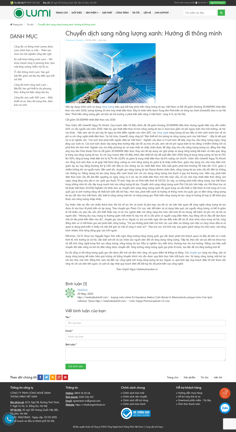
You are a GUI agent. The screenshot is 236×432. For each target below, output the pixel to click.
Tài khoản (202, 2)
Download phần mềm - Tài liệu (194, 400)
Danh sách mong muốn (184, 2)
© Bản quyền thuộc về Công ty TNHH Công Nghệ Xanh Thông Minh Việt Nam (108, 427)
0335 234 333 (86, 397)
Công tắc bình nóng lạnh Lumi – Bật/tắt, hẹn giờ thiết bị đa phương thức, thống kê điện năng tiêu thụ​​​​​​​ (32, 88)
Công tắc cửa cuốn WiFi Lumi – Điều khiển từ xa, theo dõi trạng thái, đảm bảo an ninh (33, 101)
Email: (69, 330)
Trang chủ (172, 377)
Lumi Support (162, 12)
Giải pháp (107, 12)
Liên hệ (147, 12)
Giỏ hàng (219, 2)
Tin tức (136, 12)
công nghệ (162, 132)
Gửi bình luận (75, 366)
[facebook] (40, 377)
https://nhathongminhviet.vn (90, 404)
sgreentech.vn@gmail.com (86, 401)
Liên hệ (218, 377)
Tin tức (205, 377)
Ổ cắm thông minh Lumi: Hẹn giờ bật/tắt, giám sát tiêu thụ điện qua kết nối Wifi (34, 76)
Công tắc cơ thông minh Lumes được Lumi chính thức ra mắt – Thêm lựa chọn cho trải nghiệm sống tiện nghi (33, 50)
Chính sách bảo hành (134, 404)
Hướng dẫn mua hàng (190, 393)
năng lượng (108, 106)
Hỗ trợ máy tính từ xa (189, 396)
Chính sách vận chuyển (135, 396)
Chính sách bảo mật (133, 393)
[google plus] (59, 377)
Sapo (160, 427)
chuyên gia (195, 252)
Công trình (122, 12)
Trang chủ (62, 12)
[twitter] (46, 377)
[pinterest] (65, 377)
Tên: (68, 317)
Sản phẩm (189, 377)
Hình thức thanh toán (189, 404)
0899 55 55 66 (82, 393)
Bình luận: (71, 344)
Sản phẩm (91, 12)
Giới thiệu (77, 12)
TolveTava (82, 290)
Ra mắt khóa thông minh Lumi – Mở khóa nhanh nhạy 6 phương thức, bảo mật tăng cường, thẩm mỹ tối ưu (34, 63)
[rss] (52, 377)
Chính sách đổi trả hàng (135, 400)
